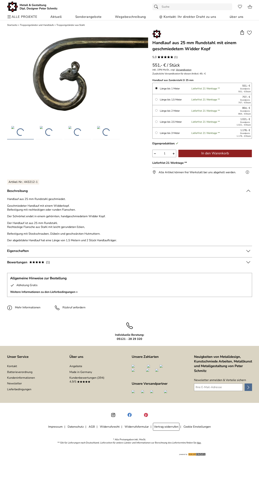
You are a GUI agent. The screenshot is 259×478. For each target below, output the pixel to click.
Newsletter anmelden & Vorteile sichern (220, 380)
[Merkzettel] (240, 7)
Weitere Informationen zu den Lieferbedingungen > (44, 292)
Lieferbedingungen (19, 389)
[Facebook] (129, 415)
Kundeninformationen (21, 378)
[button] (242, 33)
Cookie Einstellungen (197, 427)
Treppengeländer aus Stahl (70, 25)
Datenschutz (76, 427)
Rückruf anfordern (73, 307)
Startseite (12, 25)
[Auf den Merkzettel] (249, 33)
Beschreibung (17, 191)
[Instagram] (113, 415)
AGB (92, 427)
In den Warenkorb (215, 153)
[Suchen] (157, 6)
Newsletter (14, 383)
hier (199, 442)
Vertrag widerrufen (166, 427)
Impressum (55, 427)
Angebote (75, 366)
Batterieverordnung (19, 372)
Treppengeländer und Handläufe (37, 25)
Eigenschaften (18, 251)
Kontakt (12, 366)
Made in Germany (80, 372)
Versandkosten (183, 69)
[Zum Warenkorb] (250, 7)
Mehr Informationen (27, 307)
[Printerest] (146, 415)
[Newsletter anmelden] (248, 387)
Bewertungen (28, 262)
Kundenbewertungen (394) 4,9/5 (86, 380)
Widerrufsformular (137, 427)
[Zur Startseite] (32, 6)
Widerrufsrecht (110, 427)
